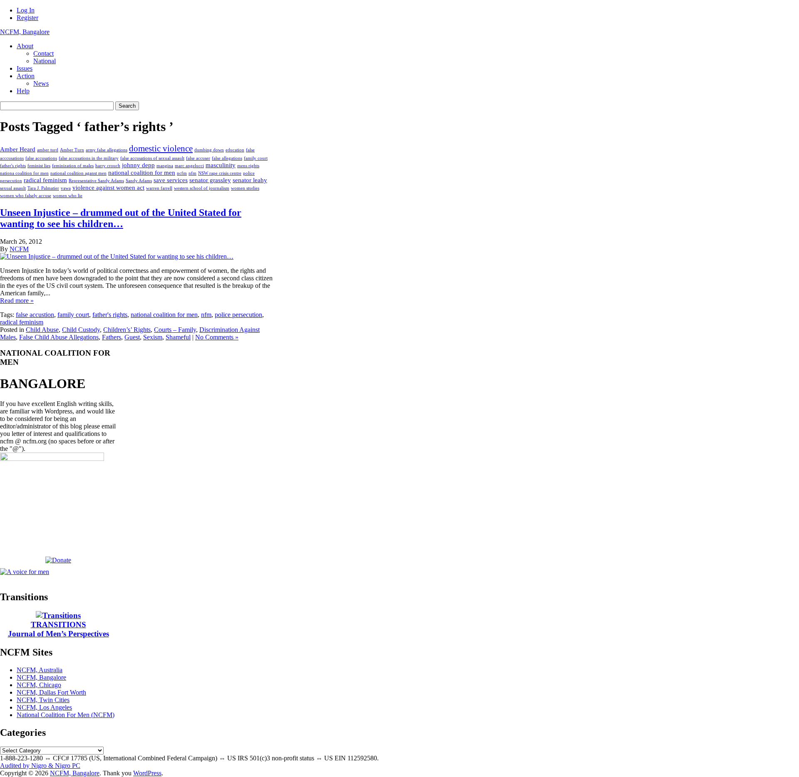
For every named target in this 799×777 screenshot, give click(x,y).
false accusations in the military (89, 158)
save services (171, 179)
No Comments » (216, 337)
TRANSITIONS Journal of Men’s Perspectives (58, 629)
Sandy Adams (139, 180)
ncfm (182, 173)
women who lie (67, 195)
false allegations (227, 158)
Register (27, 17)
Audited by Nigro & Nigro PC (40, 765)
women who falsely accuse (25, 195)
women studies (245, 188)
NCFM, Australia (39, 669)
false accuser (198, 158)
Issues (24, 68)
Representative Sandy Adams (96, 180)
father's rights (13, 165)
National (44, 60)
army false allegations (106, 150)
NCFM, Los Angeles (44, 707)
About (25, 45)
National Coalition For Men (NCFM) (65, 714)
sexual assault (13, 188)
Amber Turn (72, 150)
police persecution (238, 314)
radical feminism (45, 179)
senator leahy (250, 179)
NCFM (19, 248)
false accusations (41, 158)
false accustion (35, 314)
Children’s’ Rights (127, 329)
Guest (132, 337)
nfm (192, 173)
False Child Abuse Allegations (59, 337)
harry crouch (107, 165)
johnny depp (138, 164)
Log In (26, 10)
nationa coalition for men (24, 173)
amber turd (47, 150)
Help (23, 90)
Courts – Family (175, 329)
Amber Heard (17, 149)
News (41, 83)
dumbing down (209, 150)
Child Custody (81, 329)
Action (26, 75)
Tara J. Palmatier (43, 188)
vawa (66, 188)
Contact (43, 53)
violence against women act (108, 187)
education (235, 150)
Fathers (111, 337)
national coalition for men (141, 172)
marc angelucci (189, 165)
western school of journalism (201, 188)
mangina (164, 165)
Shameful (178, 337)
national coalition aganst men (78, 173)
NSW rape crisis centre (219, 173)
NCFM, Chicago (39, 684)
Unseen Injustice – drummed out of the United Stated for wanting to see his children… (120, 218)
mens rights (248, 165)
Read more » (17, 300)
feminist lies (38, 165)
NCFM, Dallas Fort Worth (51, 692)
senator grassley (210, 179)
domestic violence (161, 148)
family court (256, 158)
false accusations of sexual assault (152, 158)
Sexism (152, 337)
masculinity (221, 164)
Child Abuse (42, 329)
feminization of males (73, 165)
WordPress (147, 773)
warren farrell (159, 188)
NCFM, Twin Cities (43, 699)
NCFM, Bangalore (25, 31)
